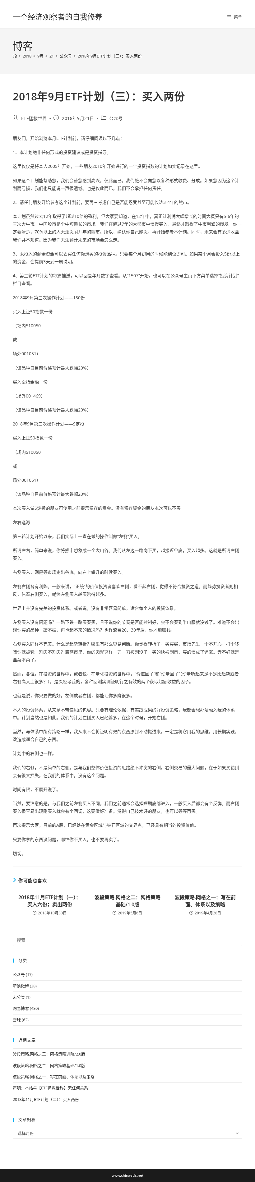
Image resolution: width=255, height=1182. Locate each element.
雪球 (17, 1020)
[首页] (15, 56)
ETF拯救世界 (34, 118)
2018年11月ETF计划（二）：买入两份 (46, 1099)
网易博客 (21, 1008)
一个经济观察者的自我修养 (57, 16)
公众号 (116, 118)
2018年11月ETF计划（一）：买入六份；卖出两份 (49, 901)
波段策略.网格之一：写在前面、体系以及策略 (205, 901)
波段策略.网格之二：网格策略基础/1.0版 (127, 901)
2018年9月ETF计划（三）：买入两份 (110, 56)
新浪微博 (21, 986)
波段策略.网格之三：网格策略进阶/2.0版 (49, 1054)
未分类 (19, 997)
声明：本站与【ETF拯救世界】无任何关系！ (52, 1088)
